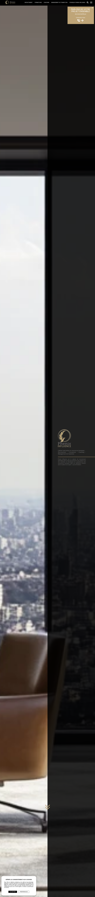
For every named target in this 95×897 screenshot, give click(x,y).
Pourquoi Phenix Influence (77, 2)
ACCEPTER (13, 891)
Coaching (46, 2)
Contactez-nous (80, 17)
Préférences (24, 891)
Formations (38, 2)
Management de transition (59, 2)
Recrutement (29, 2)
